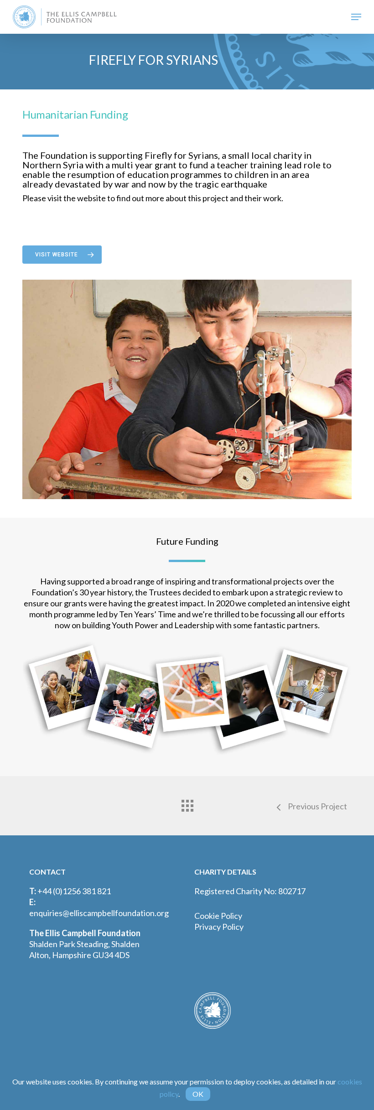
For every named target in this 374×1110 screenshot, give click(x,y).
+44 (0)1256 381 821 (74, 891)
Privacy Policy (219, 927)
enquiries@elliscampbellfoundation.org (99, 913)
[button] (356, 16)
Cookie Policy (218, 916)
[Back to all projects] (187, 803)
